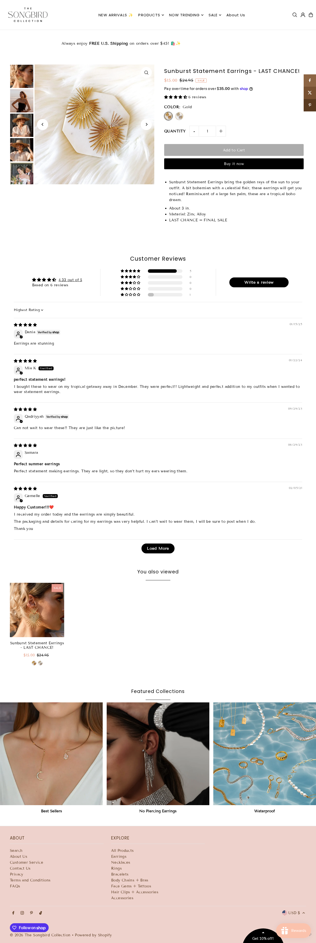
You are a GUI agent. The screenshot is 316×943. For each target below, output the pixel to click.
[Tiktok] (40, 913)
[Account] (303, 15)
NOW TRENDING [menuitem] (184, 15)
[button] (176, 97)
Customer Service (26, 862)
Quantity (175, 131)
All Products (122, 850)
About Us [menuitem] (235, 15)
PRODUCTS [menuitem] (149, 15)
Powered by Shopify (93, 935)
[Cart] (311, 15)
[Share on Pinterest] (310, 105)
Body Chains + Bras (129, 880)
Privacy (16, 874)
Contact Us (20, 868)
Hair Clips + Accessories (134, 892)
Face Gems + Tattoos (131, 886)
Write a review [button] (259, 282)
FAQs (15, 886)
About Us (18, 856)
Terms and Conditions (30, 880)
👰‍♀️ (158, 40)
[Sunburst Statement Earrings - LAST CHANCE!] (37, 610)
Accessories (122, 898)
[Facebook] (13, 913)
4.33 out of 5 (70, 280)
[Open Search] (295, 15)
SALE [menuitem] (213, 15)
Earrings (118, 856)
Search (16, 850)
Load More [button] (158, 548)
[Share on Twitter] (310, 93)
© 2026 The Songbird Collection (41, 935)
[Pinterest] (31, 913)
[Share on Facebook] (310, 80)
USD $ (294, 913)
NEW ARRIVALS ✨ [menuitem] (116, 15)
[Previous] (42, 124)
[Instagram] (22, 913)
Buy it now (234, 164)
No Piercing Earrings (158, 811)
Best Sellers (51, 811)
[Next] (146, 124)
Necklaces (120, 862)
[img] (25, 325)
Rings (116, 868)
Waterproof (264, 811)
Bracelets (119, 874)
